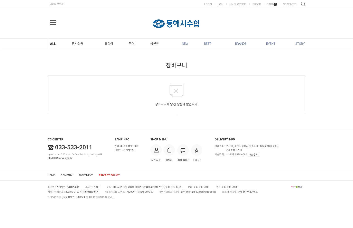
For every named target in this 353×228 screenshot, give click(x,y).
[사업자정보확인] (90, 191)
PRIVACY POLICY (109, 175)
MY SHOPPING (238, 4)
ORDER (256, 4)
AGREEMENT (85, 175)
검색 (303, 4)
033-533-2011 (73, 147)
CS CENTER (290, 4)
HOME (51, 175)
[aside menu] (53, 22)
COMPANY (66, 175)
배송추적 (253, 154)
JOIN (220, 4)
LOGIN (208, 4)
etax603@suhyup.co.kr (60, 158)
